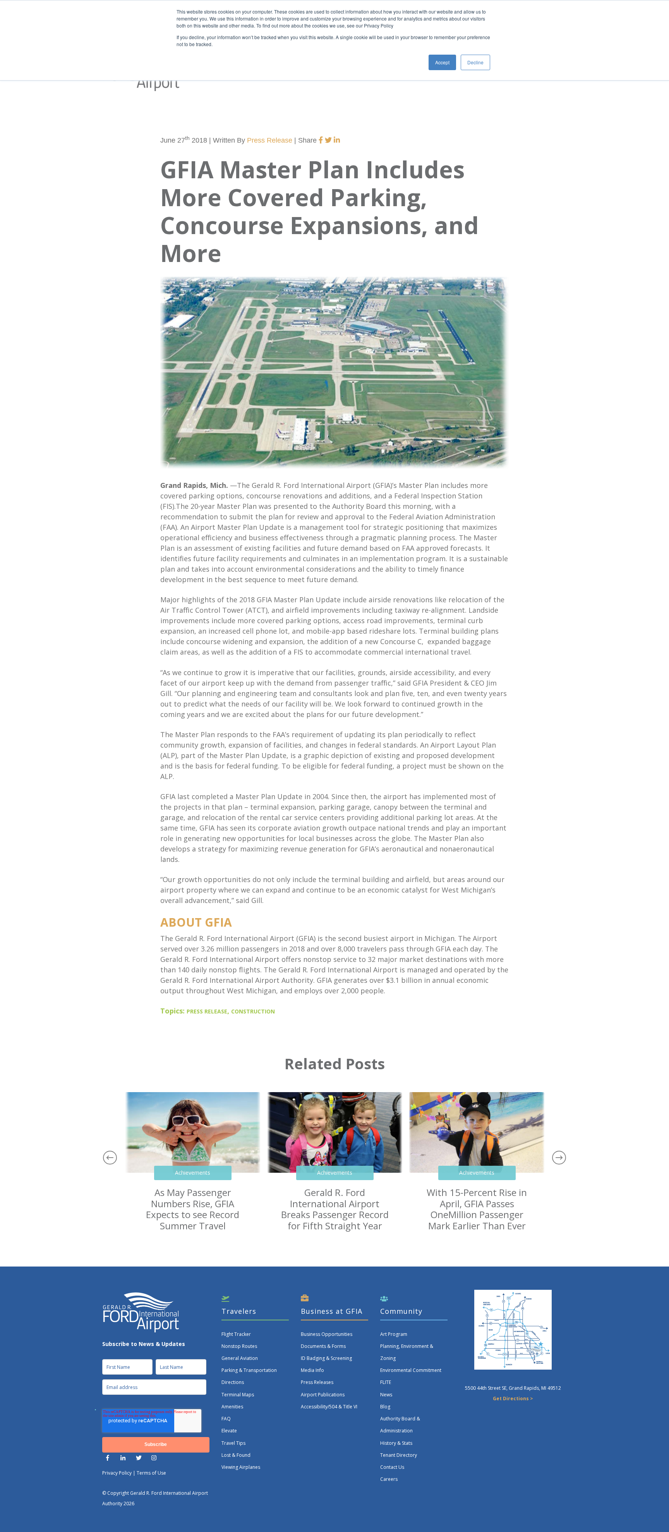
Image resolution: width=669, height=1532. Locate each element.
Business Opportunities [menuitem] (326, 1334)
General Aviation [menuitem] (239, 1358)
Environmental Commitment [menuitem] (410, 1370)
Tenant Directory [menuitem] (398, 1455)
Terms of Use (151, 1473)
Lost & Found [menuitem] (235, 1455)
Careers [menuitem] (389, 1479)
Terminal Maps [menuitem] (237, 1394)
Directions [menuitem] (232, 1382)
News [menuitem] (386, 1394)
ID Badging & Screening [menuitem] (326, 1358)
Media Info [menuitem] (312, 1370)
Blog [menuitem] (385, 1406)
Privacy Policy (117, 1473)
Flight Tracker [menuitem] (236, 1334)
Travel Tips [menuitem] (233, 1443)
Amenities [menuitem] (232, 1406)
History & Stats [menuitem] (396, 1443)
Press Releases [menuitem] (317, 1382)
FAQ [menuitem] (226, 1418)
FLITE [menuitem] (385, 1382)
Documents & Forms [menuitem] (323, 1346)
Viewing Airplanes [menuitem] (240, 1467)
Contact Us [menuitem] (392, 1467)
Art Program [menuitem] (393, 1334)
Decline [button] (475, 62)
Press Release (269, 140)
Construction (253, 1011)
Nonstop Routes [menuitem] (239, 1346)
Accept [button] (442, 62)
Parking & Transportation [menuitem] (249, 1370)
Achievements (192, 1172)
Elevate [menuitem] (229, 1430)
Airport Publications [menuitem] (323, 1394)
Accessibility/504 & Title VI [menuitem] (329, 1406)
